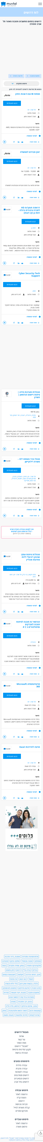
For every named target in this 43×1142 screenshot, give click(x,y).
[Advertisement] (21, 49)
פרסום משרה (21, 1126)
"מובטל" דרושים (21, 1046)
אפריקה (26, 480)
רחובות (20, 478)
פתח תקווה (32, 574)
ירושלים (19, 476)
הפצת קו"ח (21, 1097)
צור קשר (21, 1039)
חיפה (25, 476)
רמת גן (33, 228)
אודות (21, 1036)
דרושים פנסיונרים (21, 1078)
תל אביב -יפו (32, 110)
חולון (34, 291)
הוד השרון (16, 415)
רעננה (23, 415)
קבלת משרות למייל (21, 1107)
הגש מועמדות (12, 103)
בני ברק (24, 574)
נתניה (34, 415)
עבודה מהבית (21, 1068)
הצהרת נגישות (21, 1052)
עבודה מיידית (21, 1065)
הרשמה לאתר (21, 1094)
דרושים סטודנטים (21, 1075)
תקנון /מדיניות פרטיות (21, 1049)
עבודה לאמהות (21, 1071)
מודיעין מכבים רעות (29, 478)
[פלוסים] (21, 850)
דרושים (21, 1100)
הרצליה (28, 415)
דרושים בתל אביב (21, 1081)
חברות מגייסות (21, 1104)
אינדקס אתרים (22, 1110)
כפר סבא (33, 480)
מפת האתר (21, 1042)
